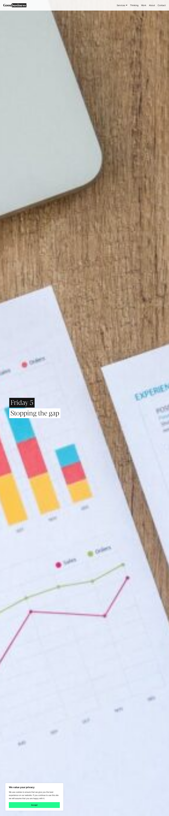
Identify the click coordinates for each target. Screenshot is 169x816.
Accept (34, 805)
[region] (34, 797)
